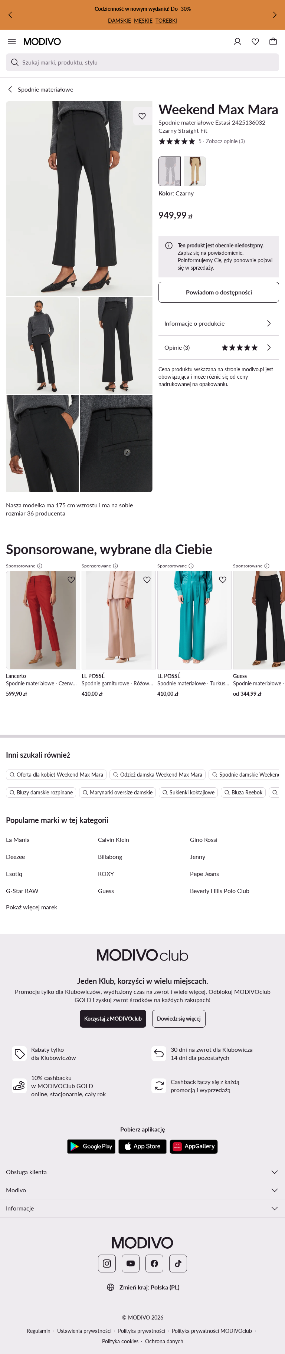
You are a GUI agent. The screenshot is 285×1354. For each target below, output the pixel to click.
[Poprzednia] (10, 15)
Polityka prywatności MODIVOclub (212, 1331)
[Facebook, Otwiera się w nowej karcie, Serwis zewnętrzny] (154, 1263)
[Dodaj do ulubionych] (143, 116)
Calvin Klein (113, 839)
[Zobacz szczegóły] (269, 323)
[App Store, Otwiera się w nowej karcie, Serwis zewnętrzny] (142, 1146)
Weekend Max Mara (218, 109)
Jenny (197, 856)
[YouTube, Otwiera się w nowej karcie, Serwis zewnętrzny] (131, 1263)
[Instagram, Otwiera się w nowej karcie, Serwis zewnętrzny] (107, 1263)
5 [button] (201, 141)
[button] (79, 198)
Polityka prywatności (141, 1331)
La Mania (18, 839)
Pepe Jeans (204, 873)
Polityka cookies (120, 1341)
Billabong (110, 856)
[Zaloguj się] (237, 41)
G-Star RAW (22, 890)
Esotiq (14, 873)
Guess (106, 890)
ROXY (106, 873)
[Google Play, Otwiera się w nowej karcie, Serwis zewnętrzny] (91, 1146)
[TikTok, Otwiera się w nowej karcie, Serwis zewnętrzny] (178, 1263)
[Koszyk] (273, 41)
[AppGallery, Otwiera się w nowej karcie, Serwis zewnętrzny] (194, 1146)
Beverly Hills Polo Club (219, 890)
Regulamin (38, 1331)
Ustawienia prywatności (84, 1331)
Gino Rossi (203, 839)
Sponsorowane (20, 566)
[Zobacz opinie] (269, 347)
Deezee (15, 856)
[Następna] (275, 15)
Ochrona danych (164, 1341)
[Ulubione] (255, 41)
